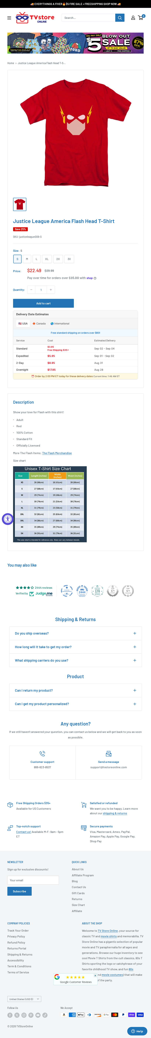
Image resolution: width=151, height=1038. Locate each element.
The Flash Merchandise (57, 453)
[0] (140, 17)
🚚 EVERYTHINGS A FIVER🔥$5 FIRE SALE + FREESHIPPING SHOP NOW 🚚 (75, 4)
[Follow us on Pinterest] (31, 1015)
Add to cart (43, 303)
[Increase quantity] (51, 290)
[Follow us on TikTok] (45, 1015)
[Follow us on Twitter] (17, 1015)
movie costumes (112, 974)
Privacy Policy (16, 936)
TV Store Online (108, 930)
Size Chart (78, 905)
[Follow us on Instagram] (24, 1015)
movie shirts (109, 936)
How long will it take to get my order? (43, 647)
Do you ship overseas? (32, 633)
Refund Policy (16, 942)
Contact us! (23, 831)
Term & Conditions (19, 966)
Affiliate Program (83, 875)
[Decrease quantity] (31, 290)
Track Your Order (18, 930)
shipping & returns (115, 813)
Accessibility (15, 960)
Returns (77, 899)
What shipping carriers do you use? (41, 660)
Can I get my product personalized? (42, 704)
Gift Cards (78, 893)
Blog (75, 881)
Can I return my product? (34, 690)
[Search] (119, 18)
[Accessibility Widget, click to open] (8, 519)
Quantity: (19, 289)
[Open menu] (9, 17)
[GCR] (57, 977)
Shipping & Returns (19, 954)
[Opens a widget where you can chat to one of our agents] (137, 1031)
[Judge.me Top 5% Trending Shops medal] (128, 591)
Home (10, 63)
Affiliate (77, 911)
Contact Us (79, 887)
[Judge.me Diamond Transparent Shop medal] (67, 591)
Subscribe (19, 891)
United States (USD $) (21, 999)
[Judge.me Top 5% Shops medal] (113, 591)
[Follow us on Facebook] (10, 1015)
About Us (78, 869)
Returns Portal (16, 948)
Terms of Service (18, 972)
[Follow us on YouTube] (38, 1015)
